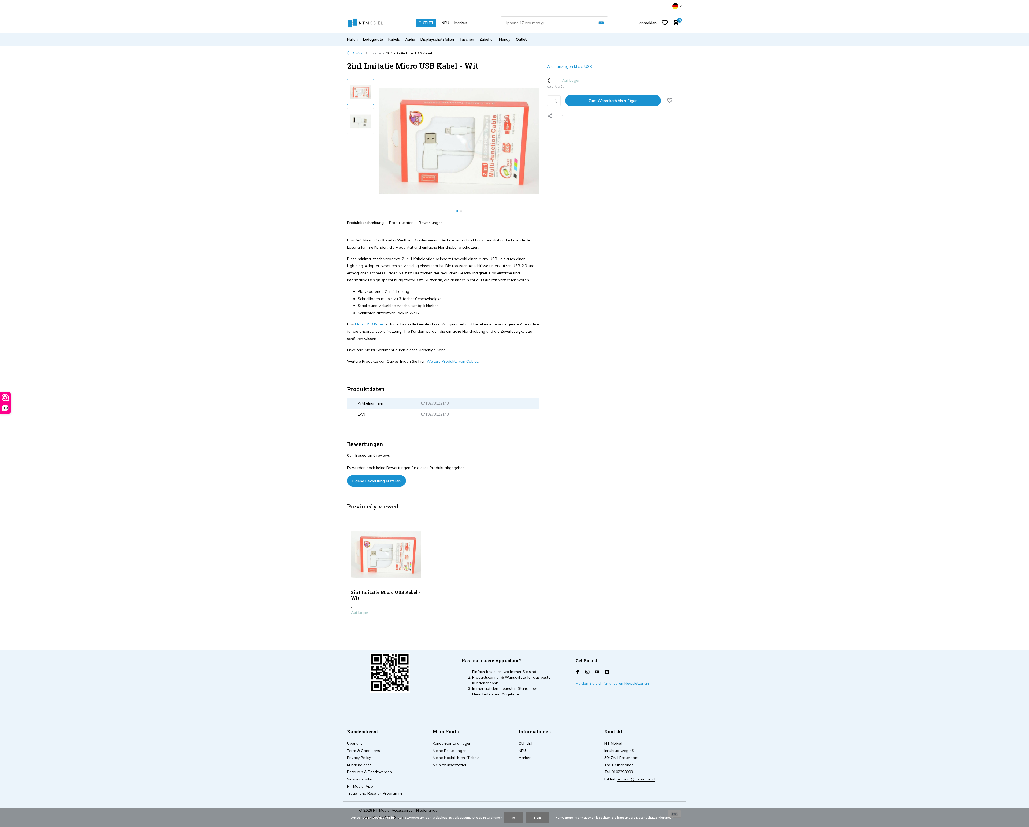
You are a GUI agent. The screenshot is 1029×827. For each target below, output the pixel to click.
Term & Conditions (363, 750)
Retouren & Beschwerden (369, 771)
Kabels (394, 39)
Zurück (357, 53)
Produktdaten (401, 222)
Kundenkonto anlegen (452, 743)
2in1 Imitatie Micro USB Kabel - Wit (385, 595)
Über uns (355, 743)
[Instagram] (587, 672)
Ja (513, 817)
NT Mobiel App (360, 786)
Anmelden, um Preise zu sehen (386, 624)
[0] (674, 23)
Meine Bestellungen (450, 750)
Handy (504, 39)
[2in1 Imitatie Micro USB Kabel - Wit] (386, 554)
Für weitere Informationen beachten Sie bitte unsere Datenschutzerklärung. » (614, 817)
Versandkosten (360, 779)
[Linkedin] (607, 672)
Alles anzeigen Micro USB (569, 66)
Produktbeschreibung (365, 222)
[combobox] (554, 22)
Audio (410, 39)
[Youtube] (597, 672)
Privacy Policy (359, 757)
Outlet (521, 39)
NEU (445, 22)
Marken (460, 22)
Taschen (466, 39)
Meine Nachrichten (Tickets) (457, 757)
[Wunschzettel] (665, 23)
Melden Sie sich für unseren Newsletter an (612, 683)
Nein (537, 817)
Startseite (373, 53)
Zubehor (486, 39)
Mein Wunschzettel (449, 764)
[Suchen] (601, 22)
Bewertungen (431, 222)
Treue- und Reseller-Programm (374, 793)
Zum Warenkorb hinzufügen (612, 100)
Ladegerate (373, 39)
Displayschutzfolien (437, 39)
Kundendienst (359, 764)
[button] (457, 211)
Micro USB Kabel (369, 324)
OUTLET (426, 22)
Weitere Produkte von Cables (452, 361)
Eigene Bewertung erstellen (376, 480)
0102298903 (622, 771)
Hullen (352, 39)
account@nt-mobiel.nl (636, 779)
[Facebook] (578, 672)
